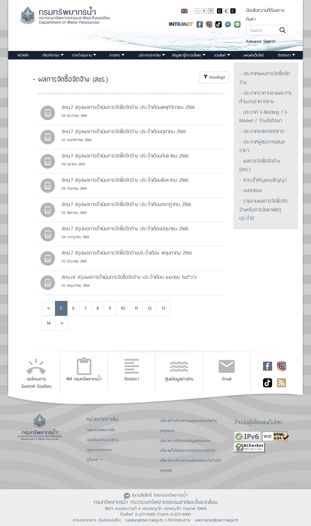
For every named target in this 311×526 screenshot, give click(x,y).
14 (48, 323)
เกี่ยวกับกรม (51, 55)
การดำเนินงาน (82, 55)
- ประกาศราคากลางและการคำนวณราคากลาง (265, 97)
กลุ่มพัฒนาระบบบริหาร (102, 440)
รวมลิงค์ (220, 55)
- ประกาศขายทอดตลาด (261, 131)
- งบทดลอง (250, 190)
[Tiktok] (267, 382)
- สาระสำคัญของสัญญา (262, 180)
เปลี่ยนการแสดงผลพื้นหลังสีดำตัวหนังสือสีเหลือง (233, 11)
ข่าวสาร (115, 55)
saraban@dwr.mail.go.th (144, 520)
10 (123, 308)
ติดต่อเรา (285, 55)
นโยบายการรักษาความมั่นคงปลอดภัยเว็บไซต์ (190, 460)
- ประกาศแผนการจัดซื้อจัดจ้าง (264, 77)
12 (150, 308)
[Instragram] (209, 23)
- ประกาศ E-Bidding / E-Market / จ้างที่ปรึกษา (264, 116)
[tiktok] (218, 23)
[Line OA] (237, 23)
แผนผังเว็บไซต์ (254, 55)
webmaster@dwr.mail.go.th (216, 520)
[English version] (184, 11)
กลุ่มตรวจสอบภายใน (101, 430)
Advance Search (260, 41)
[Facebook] (200, 23)
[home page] (49, 17)
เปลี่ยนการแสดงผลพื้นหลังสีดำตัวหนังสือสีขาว (219, 11)
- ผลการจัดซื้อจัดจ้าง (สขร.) (259, 165)
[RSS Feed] (281, 382)
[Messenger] (228, 23)
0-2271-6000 (145, 514)
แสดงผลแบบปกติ (226, 11)
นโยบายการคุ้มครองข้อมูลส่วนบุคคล (185, 441)
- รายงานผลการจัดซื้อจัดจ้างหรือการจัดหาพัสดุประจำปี (263, 209)
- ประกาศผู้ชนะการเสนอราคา (262, 146)
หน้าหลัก (23, 55)
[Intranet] (181, 23)
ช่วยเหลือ (166, 470)
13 (163, 308)
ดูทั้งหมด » (95, 460)
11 (136, 308)
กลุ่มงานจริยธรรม (99, 450)
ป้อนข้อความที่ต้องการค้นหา (265, 14)
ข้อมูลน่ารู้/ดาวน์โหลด (187, 55)
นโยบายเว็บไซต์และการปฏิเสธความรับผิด (187, 450)
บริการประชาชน (150, 55)
